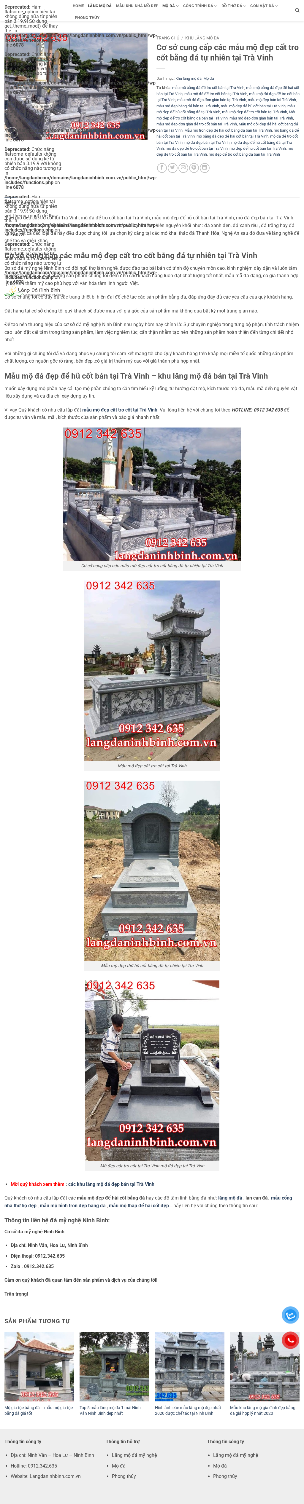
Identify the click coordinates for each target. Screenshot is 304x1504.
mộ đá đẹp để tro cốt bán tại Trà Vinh (197, 148)
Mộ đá (168, 6)
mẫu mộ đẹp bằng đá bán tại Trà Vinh (187, 106)
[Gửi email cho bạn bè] (183, 168)
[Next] (299, 1379)
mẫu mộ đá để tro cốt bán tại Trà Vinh (215, 94)
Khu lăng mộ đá (202, 38)
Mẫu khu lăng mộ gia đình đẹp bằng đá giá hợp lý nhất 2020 (262, 1410)
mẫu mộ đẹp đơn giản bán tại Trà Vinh (261, 118)
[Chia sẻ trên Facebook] (162, 168)
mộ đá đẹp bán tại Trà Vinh (206, 142)
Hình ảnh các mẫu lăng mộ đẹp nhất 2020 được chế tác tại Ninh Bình (188, 1410)
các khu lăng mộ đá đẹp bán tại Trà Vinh (111, 1184)
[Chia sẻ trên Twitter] (173, 168)
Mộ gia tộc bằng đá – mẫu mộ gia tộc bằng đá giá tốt (38, 1410)
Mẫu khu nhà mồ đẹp (137, 6)
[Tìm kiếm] (297, 10)
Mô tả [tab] (10, 203)
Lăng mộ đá (100, 6)
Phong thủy (87, 17)
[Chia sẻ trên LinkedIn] (205, 168)
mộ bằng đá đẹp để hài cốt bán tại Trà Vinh (232, 136)
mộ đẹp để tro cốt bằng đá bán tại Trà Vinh (244, 154)
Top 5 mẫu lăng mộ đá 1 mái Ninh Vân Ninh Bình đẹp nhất (110, 1410)
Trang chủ (167, 38)
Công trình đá (198, 6)
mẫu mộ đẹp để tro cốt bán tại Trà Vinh (254, 112)
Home (78, 6)
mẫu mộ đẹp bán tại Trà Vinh (272, 100)
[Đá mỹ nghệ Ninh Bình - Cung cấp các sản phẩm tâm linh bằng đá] (34, 290)
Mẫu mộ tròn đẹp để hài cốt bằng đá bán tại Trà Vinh (228, 130)
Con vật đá (262, 6)
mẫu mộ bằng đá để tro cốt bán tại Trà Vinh (208, 87)
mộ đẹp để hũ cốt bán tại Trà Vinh (257, 148)
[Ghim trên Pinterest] (194, 168)
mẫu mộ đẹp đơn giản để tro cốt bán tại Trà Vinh (196, 124)
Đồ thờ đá (231, 6)
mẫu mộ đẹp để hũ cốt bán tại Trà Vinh (253, 106)
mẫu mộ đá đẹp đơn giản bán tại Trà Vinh (211, 100)
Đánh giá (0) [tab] (33, 203)
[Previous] (4, 1379)
